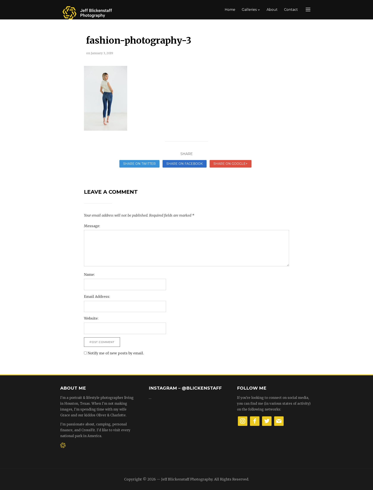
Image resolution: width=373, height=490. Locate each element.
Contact (291, 10)
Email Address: (97, 296)
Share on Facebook (184, 164)
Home (230, 10)
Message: (92, 226)
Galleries (249, 10)
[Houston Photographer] (87, 11)
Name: (89, 274)
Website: (91, 318)
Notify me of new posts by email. (116, 353)
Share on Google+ (230, 164)
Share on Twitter (139, 164)
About (272, 10)
